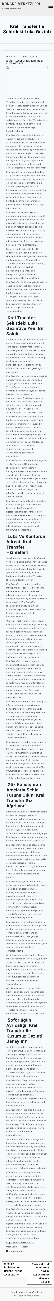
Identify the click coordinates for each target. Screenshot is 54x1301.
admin (12, 56)
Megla (20, 1295)
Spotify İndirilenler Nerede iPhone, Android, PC (13, 1269)
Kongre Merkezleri (21, 4)
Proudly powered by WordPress (27, 1292)
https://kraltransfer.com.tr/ (20, 1242)
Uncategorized (16, 1251)
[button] (50, 6)
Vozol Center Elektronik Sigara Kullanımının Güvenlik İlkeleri (41, 1273)
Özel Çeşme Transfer (17, 1247)
